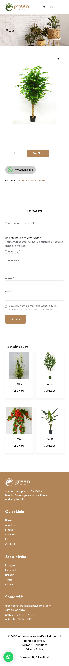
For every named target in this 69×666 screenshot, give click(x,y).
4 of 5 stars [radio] (15, 254)
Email (9, 291)
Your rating (12, 251)
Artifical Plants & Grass (31, 180)
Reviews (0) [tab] (34, 210)
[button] (58, 60)
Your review (13, 260)
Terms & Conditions (34, 645)
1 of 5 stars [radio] (6, 254)
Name (9, 278)
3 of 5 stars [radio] (12, 254)
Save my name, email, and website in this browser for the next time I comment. (33, 307)
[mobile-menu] (60, 7)
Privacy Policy (34, 649)
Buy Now (38, 153)
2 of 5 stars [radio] (9, 254)
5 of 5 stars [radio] (18, 254)
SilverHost (42, 657)
